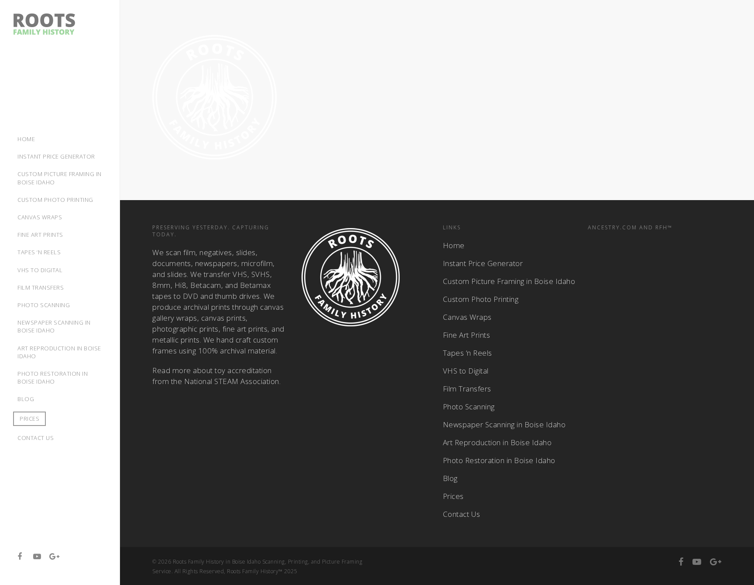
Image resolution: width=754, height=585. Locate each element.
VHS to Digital (466, 371)
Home (454, 245)
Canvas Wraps (467, 317)
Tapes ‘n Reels (467, 353)
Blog (450, 478)
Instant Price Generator (483, 263)
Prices (29, 418)
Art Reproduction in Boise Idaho (497, 442)
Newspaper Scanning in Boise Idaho (504, 424)
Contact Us (461, 514)
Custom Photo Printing (481, 299)
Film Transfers (467, 389)
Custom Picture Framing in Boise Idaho (509, 281)
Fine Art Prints (466, 335)
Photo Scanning (469, 407)
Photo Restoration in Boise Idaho (499, 460)
